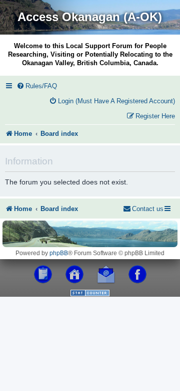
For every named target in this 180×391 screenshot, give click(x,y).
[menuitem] (36, 86)
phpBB (59, 253)
